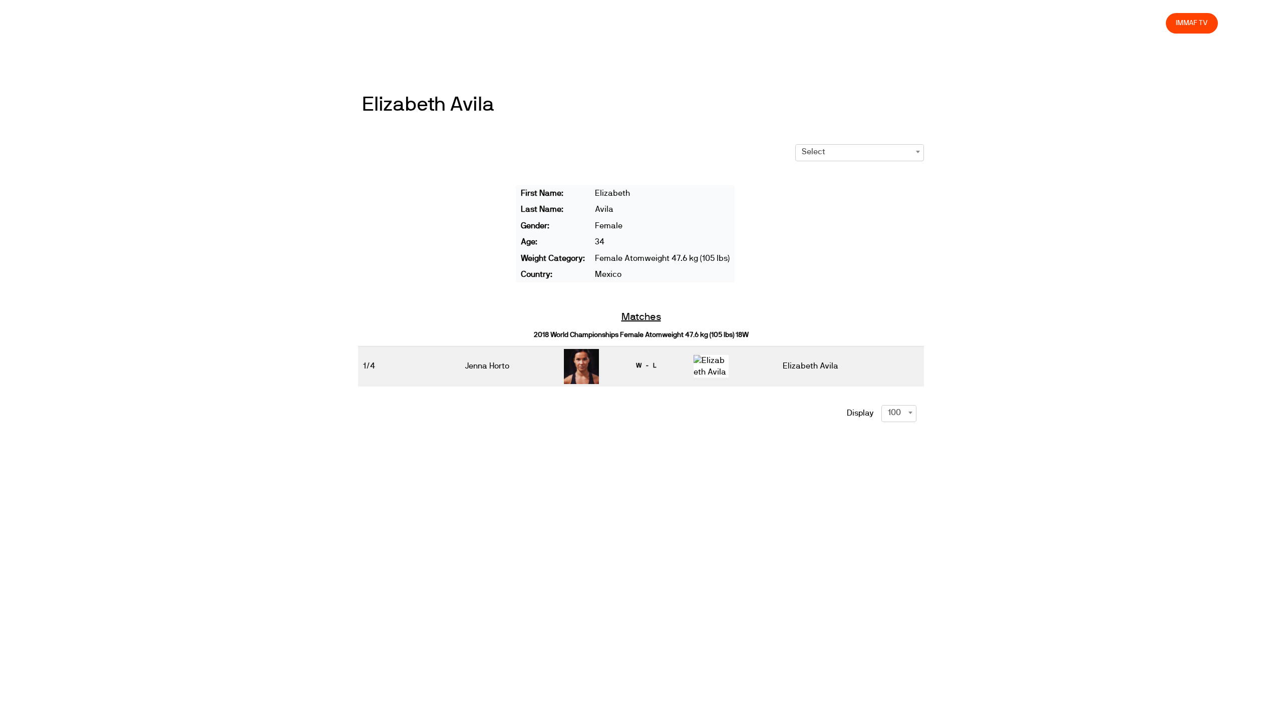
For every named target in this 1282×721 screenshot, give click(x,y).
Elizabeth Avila (428, 105)
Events (899, 23)
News (864, 23)
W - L (646, 366)
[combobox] (859, 152)
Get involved (980, 23)
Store (1148, 23)
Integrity (1111, 23)
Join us (1028, 23)
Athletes (1068, 23)
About (935, 23)
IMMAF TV (1192, 23)
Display (860, 413)
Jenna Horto (487, 366)
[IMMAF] (88, 23)
